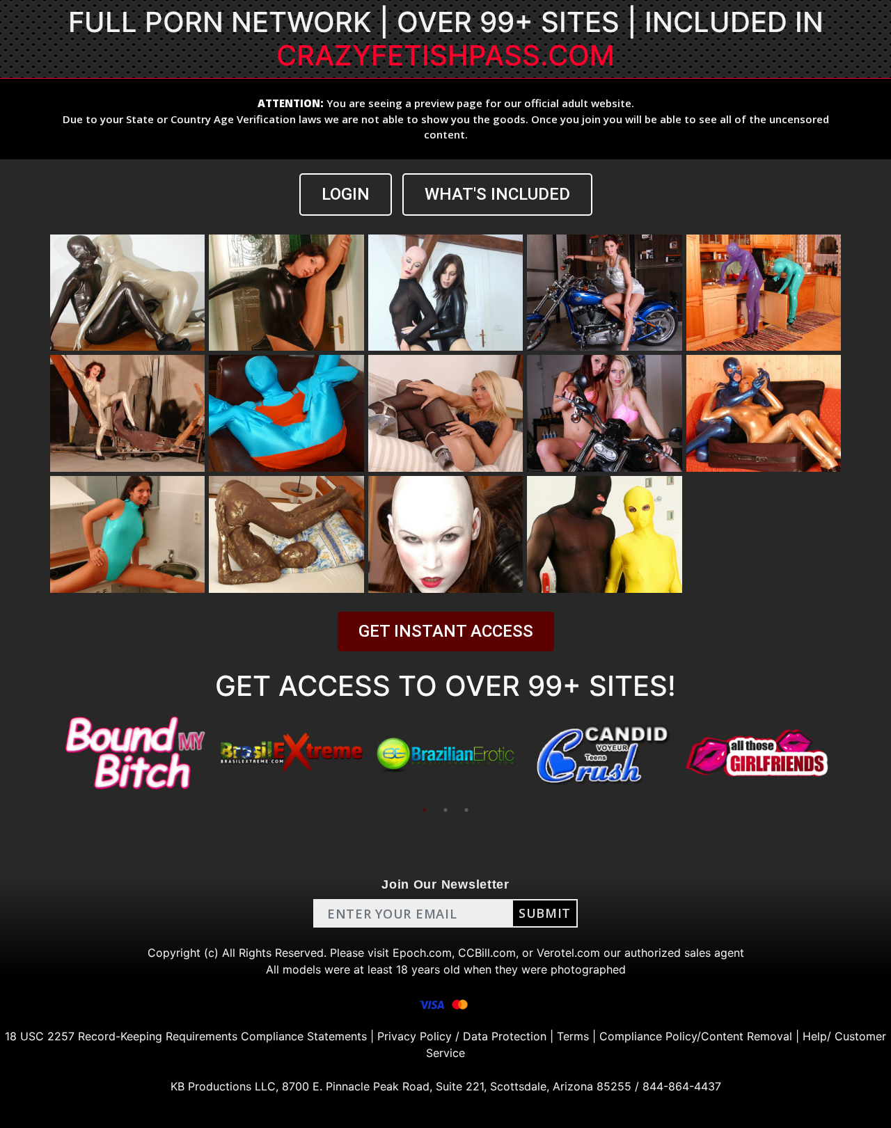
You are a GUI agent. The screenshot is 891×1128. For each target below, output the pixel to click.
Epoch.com (422, 953)
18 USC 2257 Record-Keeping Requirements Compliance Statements (186, 1036)
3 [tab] (466, 810)
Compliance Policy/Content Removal (695, 1036)
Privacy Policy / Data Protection (461, 1036)
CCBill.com (487, 953)
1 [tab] (425, 810)
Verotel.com (568, 953)
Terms (573, 1036)
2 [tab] (445, 810)
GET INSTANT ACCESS (445, 631)
